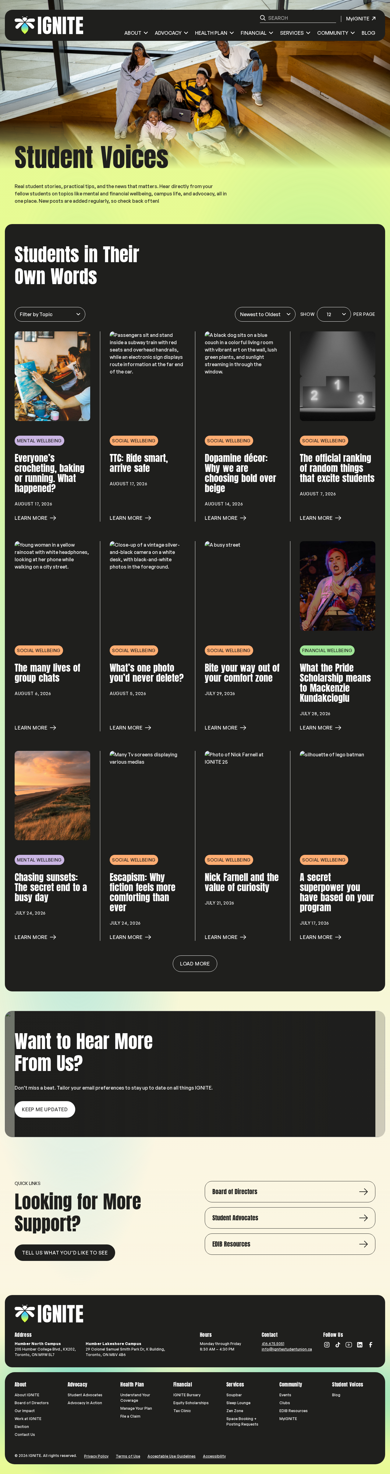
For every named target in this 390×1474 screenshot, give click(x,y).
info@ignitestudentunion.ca (287, 1349)
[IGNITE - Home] (49, 25)
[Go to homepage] (49, 1313)
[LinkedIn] (359, 1344)
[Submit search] (263, 18)
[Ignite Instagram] (327, 1344)
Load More (195, 964)
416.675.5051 (273, 1343)
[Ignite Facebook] (370, 1344)
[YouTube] (349, 1344)
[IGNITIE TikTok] (338, 1344)
